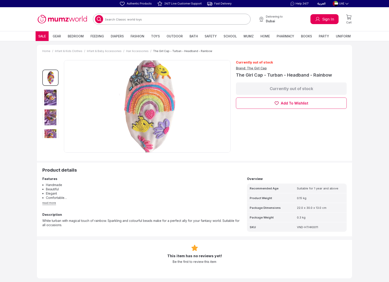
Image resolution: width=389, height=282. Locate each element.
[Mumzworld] (62, 19)
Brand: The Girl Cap (251, 68)
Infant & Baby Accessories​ (104, 51)
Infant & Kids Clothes (68, 51)
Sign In (328, 19)
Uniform (343, 36)
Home (265, 36)
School (230, 36)
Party (324, 36)
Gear (57, 36)
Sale (42, 36)
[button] (299, 3)
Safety (211, 36)
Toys (155, 36)
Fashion (137, 36)
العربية (321, 3)
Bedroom (76, 36)
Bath (194, 36)
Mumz (249, 36)
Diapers (117, 36)
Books (306, 36)
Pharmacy (285, 36)
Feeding (97, 36)
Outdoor (175, 36)
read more (49, 203)
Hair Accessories (137, 51)
